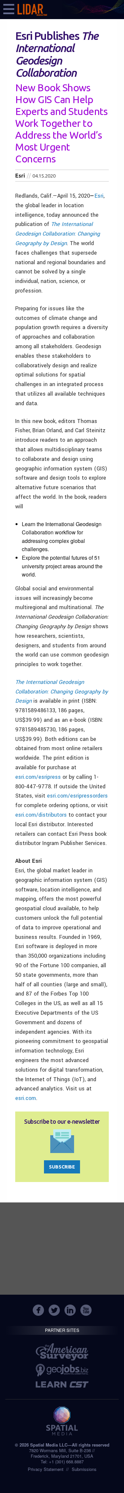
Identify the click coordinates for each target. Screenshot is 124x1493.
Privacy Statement (45, 1469)
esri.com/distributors (41, 815)
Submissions (84, 1469)
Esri (99, 196)
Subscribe (62, 1166)
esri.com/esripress (38, 777)
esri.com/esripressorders (77, 796)
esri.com (25, 1098)
